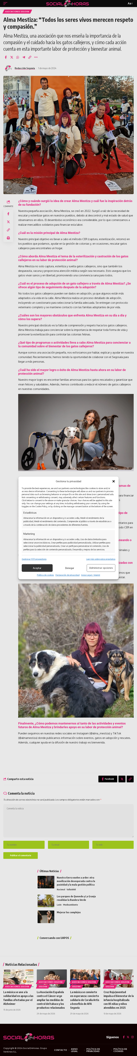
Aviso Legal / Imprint (90, 575)
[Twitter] (128, 1037)
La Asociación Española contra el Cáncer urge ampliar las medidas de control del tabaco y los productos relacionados (51, 999)
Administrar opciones (101, 567)
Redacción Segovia (25, 68)
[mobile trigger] (6, 3)
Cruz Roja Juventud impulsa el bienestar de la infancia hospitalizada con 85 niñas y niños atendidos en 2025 (119, 999)
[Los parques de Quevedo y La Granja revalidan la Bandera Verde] (46, 901)
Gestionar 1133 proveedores (34, 559)
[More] (35, 57)
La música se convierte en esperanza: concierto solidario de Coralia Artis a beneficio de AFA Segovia (84, 999)
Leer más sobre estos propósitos (100, 559)
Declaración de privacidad (67, 575)
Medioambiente (70, 904)
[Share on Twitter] (11, 57)
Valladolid (71, 889)
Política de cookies (45, 575)
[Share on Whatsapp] (17, 57)
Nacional (61, 889)
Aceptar (37, 567)
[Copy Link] (29, 57)
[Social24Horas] (67, 3)
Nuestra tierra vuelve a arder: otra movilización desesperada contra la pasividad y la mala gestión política (76, 881)
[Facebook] (124, 1037)
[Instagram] (132, 1037)
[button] (113, 481)
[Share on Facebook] (5, 57)
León (59, 904)
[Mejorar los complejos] (46, 917)
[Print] (8, 238)
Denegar (69, 567)
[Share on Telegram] (23, 57)
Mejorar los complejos (69, 912)
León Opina (62, 917)
